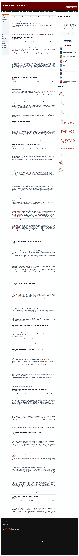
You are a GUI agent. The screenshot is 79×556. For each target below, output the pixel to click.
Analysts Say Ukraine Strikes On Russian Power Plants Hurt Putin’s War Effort (28, 349)
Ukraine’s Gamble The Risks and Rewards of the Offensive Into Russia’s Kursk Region (29, 389)
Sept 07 (62, 121)
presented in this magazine (16, 227)
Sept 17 (62, 110)
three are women (41, 421)
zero (16, 251)
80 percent (40, 49)
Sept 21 (62, 105)
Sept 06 (62, 149)
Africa (3, 17)
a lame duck (45, 173)
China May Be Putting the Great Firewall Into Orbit (22, 198)
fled (42, 131)
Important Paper (21, 11)
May (60, 160)
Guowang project (39, 210)
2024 (60, 90)
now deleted (15, 269)
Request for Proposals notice (17, 295)
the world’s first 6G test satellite (21, 214)
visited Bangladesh (40, 134)
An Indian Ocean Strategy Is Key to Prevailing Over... (68, 123)
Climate (3, 23)
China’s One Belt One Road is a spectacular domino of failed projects (26, 144)
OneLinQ (48, 215)
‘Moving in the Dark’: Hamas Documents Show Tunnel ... (68, 141)
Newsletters (46, 11)
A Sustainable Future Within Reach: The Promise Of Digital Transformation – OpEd (29, 476)
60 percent (15, 47)
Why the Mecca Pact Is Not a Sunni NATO (8, 528)
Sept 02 (62, 154)
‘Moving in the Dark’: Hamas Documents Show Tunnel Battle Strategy (26, 369)
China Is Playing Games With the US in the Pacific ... (68, 130)
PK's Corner (67, 11)
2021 (60, 168)
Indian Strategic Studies (14, 5)
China (3, 21)
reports (44, 471)
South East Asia (4, 47)
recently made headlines (40, 214)
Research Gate (54, 11)
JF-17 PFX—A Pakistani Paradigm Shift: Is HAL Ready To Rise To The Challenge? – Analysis (30, 101)
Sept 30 (62, 95)
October (61, 93)
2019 (60, 170)
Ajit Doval (18, 132)
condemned (30, 427)
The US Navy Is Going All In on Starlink (19, 261)
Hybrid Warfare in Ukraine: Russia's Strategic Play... (67, 139)
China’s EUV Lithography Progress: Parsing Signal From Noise (11, 523)
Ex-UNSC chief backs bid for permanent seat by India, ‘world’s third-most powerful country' (31, 16)
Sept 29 (62, 96)
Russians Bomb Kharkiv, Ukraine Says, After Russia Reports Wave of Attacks (27, 432)
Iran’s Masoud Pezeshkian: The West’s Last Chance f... (68, 124)
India (3, 36)
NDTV (21, 26)
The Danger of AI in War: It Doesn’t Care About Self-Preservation (25, 496)
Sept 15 (62, 112)
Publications (60, 11)
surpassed (42, 34)
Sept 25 (62, 101)
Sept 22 (62, 104)
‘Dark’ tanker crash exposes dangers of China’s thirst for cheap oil (25, 180)
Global (3, 32)
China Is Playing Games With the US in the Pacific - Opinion (24, 168)
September (61, 94)
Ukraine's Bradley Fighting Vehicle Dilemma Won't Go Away (24, 303)
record (51, 132)
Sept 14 (62, 113)
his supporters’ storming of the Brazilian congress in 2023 (26, 466)
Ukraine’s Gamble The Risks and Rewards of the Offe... (68, 142)
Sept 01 (62, 155)
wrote (23, 318)
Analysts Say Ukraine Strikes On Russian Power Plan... (68, 140)
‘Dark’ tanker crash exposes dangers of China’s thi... (67, 131)
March (61, 162)
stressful (27, 266)
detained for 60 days (42, 419)
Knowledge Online (8, 11)
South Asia (4, 45)
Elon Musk (26, 267)
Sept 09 (62, 119)
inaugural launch (17, 205)
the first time (17, 215)
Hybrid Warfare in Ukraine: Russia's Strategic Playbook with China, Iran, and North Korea (30, 325)
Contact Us (73, 11)
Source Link (13, 39)
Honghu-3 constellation (17, 211)
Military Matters (39, 11)
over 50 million (25, 48)
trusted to (22, 513)
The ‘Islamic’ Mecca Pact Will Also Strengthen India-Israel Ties (11, 533)
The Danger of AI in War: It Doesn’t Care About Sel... (68, 148)
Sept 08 (62, 120)
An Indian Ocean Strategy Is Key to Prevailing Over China (23, 37)
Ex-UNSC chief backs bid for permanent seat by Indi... (68, 122)
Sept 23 (62, 103)
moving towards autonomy (25, 509)
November (61, 92)
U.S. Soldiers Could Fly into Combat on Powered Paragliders (24, 283)
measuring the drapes (26, 174)
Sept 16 (62, 111)
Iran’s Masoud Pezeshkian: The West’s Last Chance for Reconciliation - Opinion (28, 58)
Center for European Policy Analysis (44, 361)
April (60, 161)
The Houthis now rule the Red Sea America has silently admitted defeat (26, 241)
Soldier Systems (21, 294)
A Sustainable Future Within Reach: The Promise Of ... (68, 147)
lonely (33, 266)
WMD (3, 53)
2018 (60, 171)
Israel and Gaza (4, 38)
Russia (3, 43)
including (37, 47)
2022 (60, 167)
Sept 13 (62, 114)
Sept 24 (62, 102)
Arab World (4, 19)
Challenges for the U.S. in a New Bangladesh (21, 121)
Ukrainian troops (32, 365)
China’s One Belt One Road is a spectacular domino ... (68, 129)
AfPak (3, 15)
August (61, 156)
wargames (15, 500)
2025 (60, 89)
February (61, 163)
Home (3, 11)
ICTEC (15, 11)
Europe (3, 30)
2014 (60, 176)
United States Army (21, 287)
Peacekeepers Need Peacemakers (19, 219)
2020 (60, 169)
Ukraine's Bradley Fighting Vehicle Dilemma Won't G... (68, 138)
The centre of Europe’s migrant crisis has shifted (22, 410)
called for (46, 134)
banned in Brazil (34, 458)
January (61, 164)
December (61, 91)
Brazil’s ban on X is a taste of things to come (21, 454)
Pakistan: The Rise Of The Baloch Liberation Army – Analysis (24, 77)
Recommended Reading (30, 11)
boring (29, 266)
